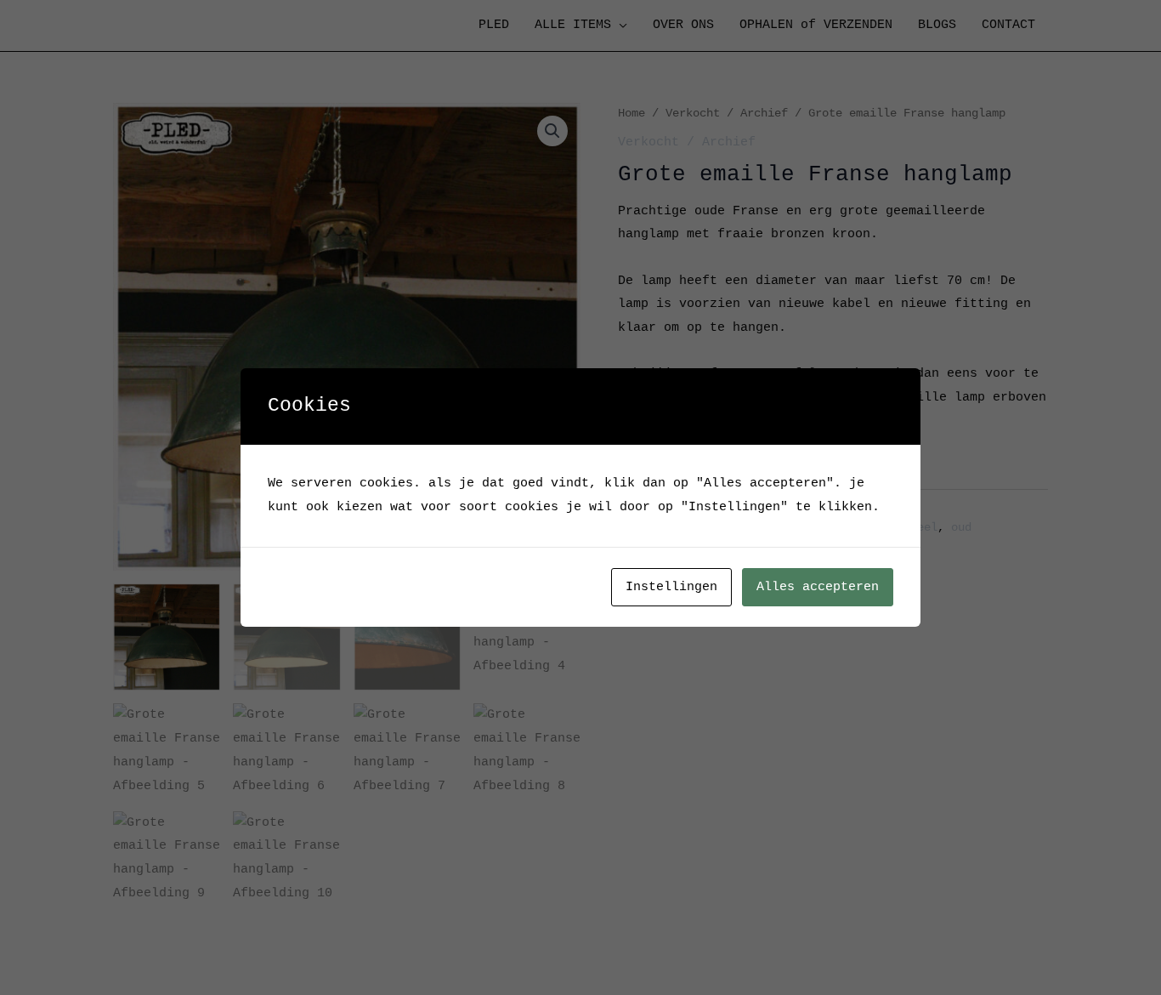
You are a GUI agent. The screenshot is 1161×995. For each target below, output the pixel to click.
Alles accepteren (817, 587)
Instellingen (671, 587)
